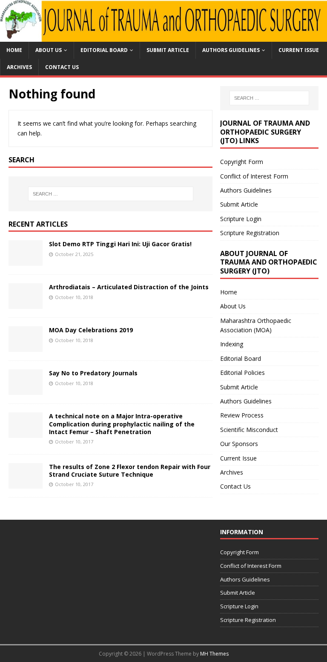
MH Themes (214, 653)
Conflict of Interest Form (254, 176)
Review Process (242, 415)
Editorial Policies (242, 372)
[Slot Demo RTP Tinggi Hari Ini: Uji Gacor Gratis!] (26, 261)
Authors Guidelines (231, 50)
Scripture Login (240, 219)
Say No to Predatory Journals (93, 373)
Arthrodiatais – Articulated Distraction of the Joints (129, 287)
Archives (19, 67)
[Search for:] (110, 194)
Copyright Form (241, 162)
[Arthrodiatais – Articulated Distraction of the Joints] (26, 304)
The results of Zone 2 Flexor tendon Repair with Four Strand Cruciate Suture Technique (129, 470)
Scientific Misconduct (249, 430)
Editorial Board (104, 50)
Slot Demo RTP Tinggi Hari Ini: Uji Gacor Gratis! (120, 244)
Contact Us (62, 67)
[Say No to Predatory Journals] (26, 390)
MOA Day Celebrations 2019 (91, 330)
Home (14, 50)
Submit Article (167, 50)
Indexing (231, 344)
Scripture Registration (249, 233)
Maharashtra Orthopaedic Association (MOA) (255, 325)
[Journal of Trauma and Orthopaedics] (163, 37)
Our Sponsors (239, 444)
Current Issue (298, 50)
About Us (48, 50)
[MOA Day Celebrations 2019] (26, 347)
